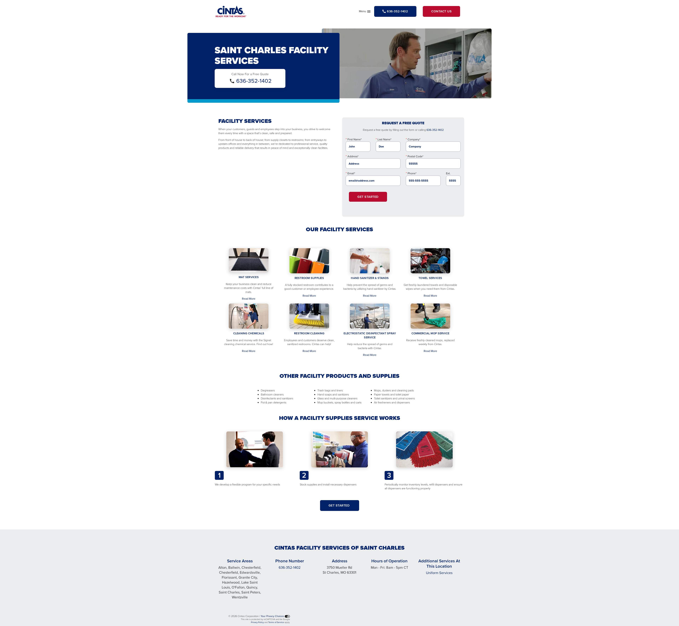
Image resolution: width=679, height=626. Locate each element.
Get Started (368, 196)
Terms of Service (276, 622)
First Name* (354, 139)
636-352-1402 (254, 81)
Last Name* (384, 139)
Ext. (448, 173)
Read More (248, 299)
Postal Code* (415, 156)
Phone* (412, 173)
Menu (365, 12)
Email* (351, 173)
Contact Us (441, 11)
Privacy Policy (257, 622)
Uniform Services (439, 572)
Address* (352, 156)
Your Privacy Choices (273, 616)
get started (340, 505)
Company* (414, 139)
